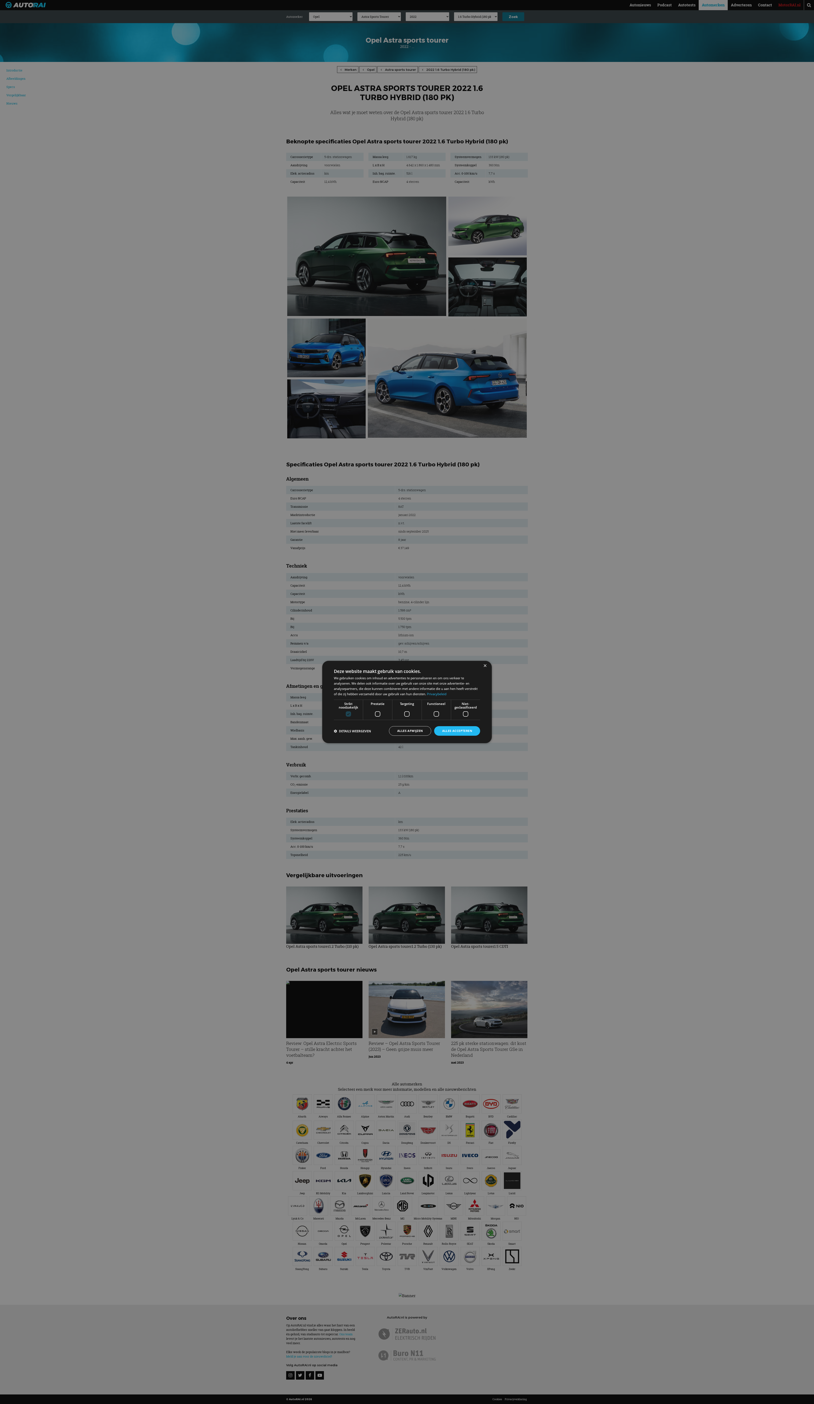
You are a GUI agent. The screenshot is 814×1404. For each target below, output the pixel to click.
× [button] (484, 665)
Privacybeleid (436, 694)
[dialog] (407, 702)
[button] (352, 731)
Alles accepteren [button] (457, 731)
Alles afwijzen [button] (410, 731)
